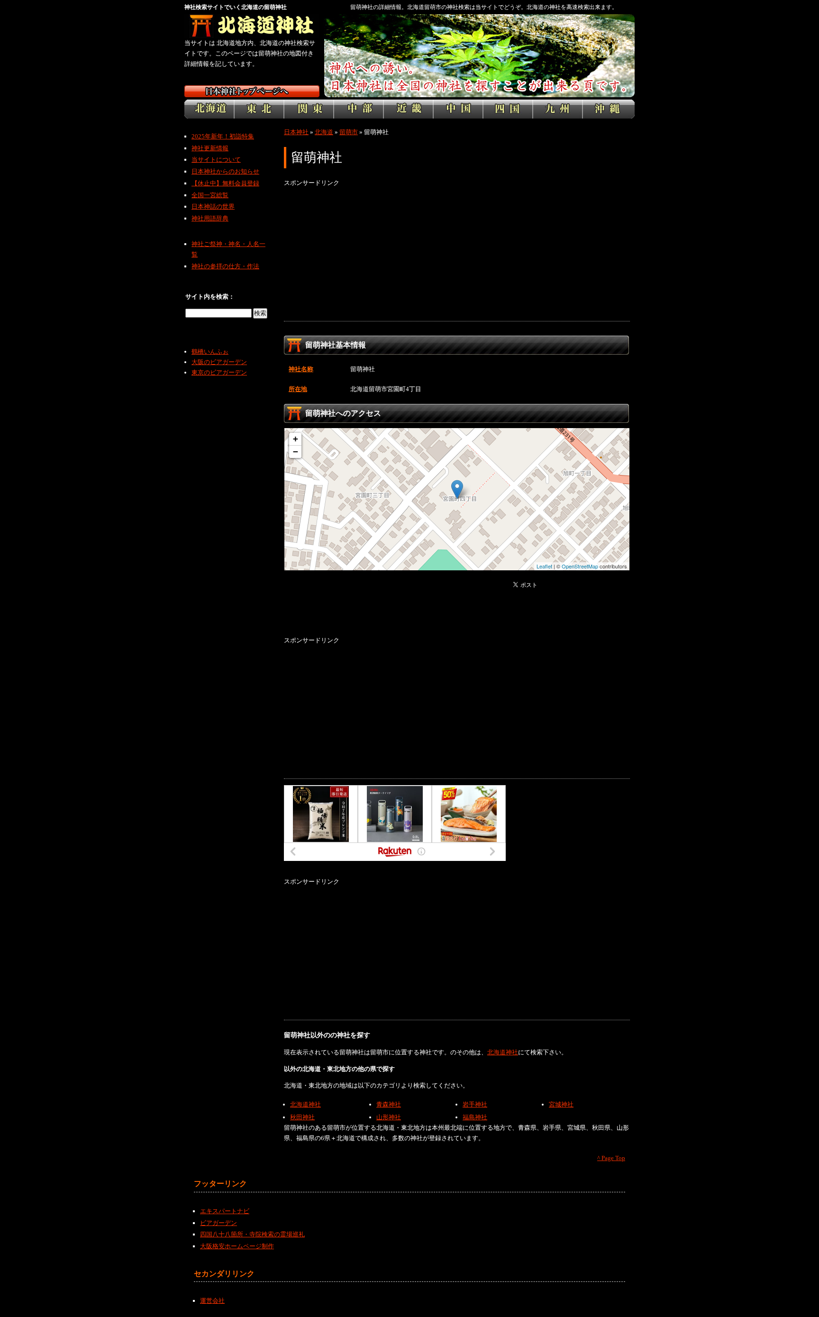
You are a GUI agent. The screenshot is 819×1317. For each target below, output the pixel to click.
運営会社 (212, 1300)
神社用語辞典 (209, 218)
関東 (309, 109)
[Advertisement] (457, 254)
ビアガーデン (218, 1222)
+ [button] (295, 439)
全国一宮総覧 (209, 195)
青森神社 (388, 1104)
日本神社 (296, 132)
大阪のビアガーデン (219, 362)
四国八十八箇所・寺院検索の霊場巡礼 (252, 1234)
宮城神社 (561, 1104)
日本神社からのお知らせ (225, 171)
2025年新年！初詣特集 (222, 136)
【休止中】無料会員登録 (225, 183)
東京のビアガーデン (219, 372)
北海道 (209, 109)
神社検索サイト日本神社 (251, 91)
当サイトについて (216, 159)
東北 (259, 109)
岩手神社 (475, 1104)
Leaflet (544, 566)
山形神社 (388, 1117)
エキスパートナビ (224, 1211)
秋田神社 (302, 1117)
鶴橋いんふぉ (209, 351)
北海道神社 (502, 1052)
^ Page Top (611, 1158)
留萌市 (348, 132)
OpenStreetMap (580, 566)
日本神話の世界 (213, 206)
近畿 (408, 109)
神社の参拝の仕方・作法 (225, 266)
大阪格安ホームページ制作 (237, 1246)
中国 (458, 109)
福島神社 (475, 1117)
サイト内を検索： (210, 296)
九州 (557, 109)
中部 (358, 109)
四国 (508, 109)
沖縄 (608, 109)
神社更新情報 (209, 148)
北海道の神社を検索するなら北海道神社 (251, 26)
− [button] (295, 452)
